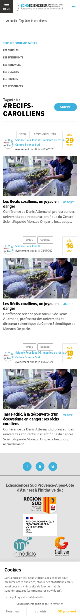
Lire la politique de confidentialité (24, 597)
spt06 (22, 134)
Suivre (65, 107)
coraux (45, 240)
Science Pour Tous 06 (28, 246)
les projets (10, 79)
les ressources (13, 86)
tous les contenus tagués (20, 43)
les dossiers (11, 72)
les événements (13, 58)
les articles (10, 50)
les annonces (12, 65)
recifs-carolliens (45, 134)
